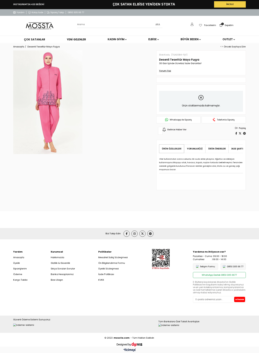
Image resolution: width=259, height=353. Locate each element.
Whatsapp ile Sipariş (181, 119)
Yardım (20, 12)
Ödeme (17, 274)
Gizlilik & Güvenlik (60, 263)
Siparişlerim (20, 268)
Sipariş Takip (57, 12)
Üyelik (16, 263)
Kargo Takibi (20, 280)
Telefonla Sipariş (226, 119)
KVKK (101, 280)
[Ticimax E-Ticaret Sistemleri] (129, 350)
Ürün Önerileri (217, 148)
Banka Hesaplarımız (62, 274)
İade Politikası (106, 274)
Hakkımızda (57, 257)
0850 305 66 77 (76, 12)
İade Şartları (239, 148)
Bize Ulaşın (57, 280)
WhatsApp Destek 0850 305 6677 (219, 274)
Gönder (239, 299)
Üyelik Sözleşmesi (108, 268)
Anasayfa (18, 257)
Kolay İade (37, 12)
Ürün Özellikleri (171, 148)
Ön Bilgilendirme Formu (111, 263)
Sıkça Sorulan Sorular (63, 268)
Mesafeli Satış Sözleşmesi (113, 257)
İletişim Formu (207, 266)
